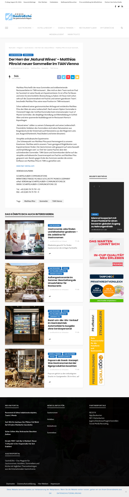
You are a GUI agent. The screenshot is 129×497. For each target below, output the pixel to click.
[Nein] (126, 491)
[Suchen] (122, 28)
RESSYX (92, 412)
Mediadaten (54, 2)
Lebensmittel (55, 316)
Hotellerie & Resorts (58, 271)
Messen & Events (56, 274)
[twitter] (119, 6)
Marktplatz (74, 34)
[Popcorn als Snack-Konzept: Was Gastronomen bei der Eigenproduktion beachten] (24, 368)
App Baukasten (95, 415)
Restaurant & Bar (87, 28)
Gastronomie (24, 28)
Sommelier (45, 68)
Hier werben (42, 2)
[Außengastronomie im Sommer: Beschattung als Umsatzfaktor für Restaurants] (24, 282)
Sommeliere (51, 433)
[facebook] (115, 6)
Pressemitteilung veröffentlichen (90, 2)
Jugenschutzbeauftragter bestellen (103, 421)
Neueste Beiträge (30, 2)
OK (50, 493)
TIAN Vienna (54, 68)
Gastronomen (52, 413)
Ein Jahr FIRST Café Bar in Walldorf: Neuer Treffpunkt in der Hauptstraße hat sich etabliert (21, 443)
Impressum (55, 484)
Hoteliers (50, 419)
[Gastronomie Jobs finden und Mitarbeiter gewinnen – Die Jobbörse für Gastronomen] (24, 239)
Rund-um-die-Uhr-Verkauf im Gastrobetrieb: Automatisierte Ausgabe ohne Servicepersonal (63, 324)
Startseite (10, 484)
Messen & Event (56, 34)
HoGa (65, 268)
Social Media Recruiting (98, 424)
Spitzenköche (107, 28)
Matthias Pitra (35, 68)
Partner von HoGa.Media (113, 2)
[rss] (122, 6)
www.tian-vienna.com (25, 166)
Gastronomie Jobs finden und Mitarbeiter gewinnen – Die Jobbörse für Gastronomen (63, 233)
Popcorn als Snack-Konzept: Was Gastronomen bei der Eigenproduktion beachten (63, 363)
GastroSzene (15, 55)
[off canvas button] (6, 28)
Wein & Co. (28, 55)
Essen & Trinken (65, 28)
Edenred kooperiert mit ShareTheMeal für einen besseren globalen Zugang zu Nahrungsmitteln (105, 222)
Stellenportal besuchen (69, 2)
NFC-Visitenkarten (96, 418)
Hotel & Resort (44, 28)
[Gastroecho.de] (18, 16)
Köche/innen (52, 426)
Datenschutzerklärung (26, 484)
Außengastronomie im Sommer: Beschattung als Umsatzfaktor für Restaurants (62, 281)
